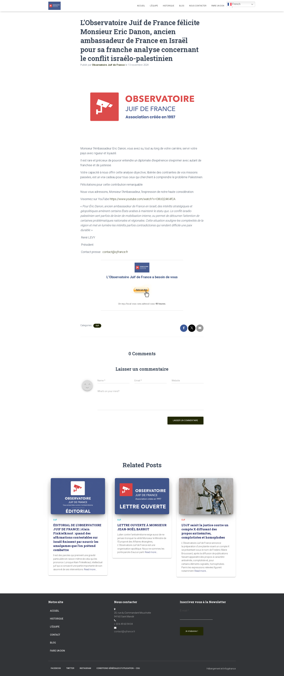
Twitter (70, 668)
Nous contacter (197, 6)
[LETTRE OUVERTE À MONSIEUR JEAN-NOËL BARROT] (142, 496)
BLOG (181, 6)
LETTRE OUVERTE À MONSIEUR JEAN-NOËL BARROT (141, 527)
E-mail (184, 610)
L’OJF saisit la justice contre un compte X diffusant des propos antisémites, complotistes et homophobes (204, 531)
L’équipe (154, 6)
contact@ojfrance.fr (115, 252)
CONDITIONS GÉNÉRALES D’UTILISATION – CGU (118, 668)
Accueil (141, 6)
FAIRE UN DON (217, 6)
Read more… (90, 569)
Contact (55, 634)
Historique (168, 6)
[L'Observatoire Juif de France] (54, 6)
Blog (53, 642)
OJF (97, 326)
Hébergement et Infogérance (221, 668)
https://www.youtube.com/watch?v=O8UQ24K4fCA (142, 199)
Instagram (85, 668)
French (236, 4)
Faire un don (57, 650)
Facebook (56, 668)
